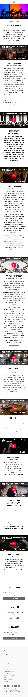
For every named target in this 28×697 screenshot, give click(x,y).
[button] (11, 619)
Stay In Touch (14, 638)
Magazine (6, 669)
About (5, 650)
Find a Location (14, 598)
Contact (5, 652)
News (5, 656)
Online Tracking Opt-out (9, 675)
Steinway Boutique (8, 661)
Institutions (6, 665)
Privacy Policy (7, 673)
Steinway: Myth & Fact (9, 671)
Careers (5, 667)
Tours (5, 659)
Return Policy (7, 681)
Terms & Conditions (8, 679)
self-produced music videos (14, 342)
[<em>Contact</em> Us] (17, 619)
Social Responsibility (8, 663)
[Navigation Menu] (2, 2)
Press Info (6, 654)
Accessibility (6, 677)
